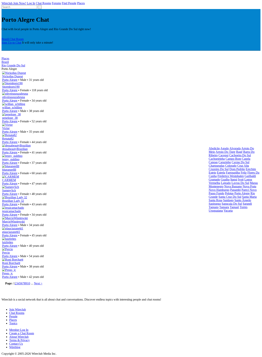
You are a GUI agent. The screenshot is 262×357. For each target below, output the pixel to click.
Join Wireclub (17, 309)
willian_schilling (12, 107)
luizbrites (7, 242)
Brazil (5, 62)
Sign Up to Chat (11, 42)
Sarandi (247, 203)
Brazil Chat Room (13, 39)
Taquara (213, 207)
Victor (6, 128)
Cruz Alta (243, 165)
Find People (69, 3)
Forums (56, 3)
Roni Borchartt (11, 263)
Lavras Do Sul (240, 183)
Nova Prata (249, 186)
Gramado (214, 179)
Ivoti (241, 179)
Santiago (228, 200)
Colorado (230, 165)
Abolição (214, 148)
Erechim (251, 169)
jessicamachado (11, 211)
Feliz (244, 172)
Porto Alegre (9, 79)
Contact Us (16, 343)
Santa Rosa (215, 200)
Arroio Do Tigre (225, 151)
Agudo (224, 148)
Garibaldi (250, 176)
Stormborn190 (11, 86)
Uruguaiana (216, 210)
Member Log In (18, 329)
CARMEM (9, 180)
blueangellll (9, 169)
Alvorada (235, 148)
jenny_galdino (10, 159)
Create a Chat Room (21, 333)
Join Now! (19, 3)
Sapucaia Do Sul (232, 203)
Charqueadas (216, 165)
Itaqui (233, 179)
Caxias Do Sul (240, 162)
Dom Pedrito (237, 169)
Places (81, 3)
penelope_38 (10, 117)
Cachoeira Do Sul (240, 155)
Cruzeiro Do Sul (219, 169)
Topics (13, 323)
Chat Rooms (43, 3)
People (13, 316)
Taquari (234, 207)
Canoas (213, 162)
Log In (31, 3)
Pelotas (229, 193)
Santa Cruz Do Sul (229, 196)
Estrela (221, 172)
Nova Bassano (233, 186)
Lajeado (226, 183)
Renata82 (8, 138)
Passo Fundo (216, 193)
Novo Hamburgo (219, 189)
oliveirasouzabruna (13, 97)
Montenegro (216, 186)
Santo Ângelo (242, 200)
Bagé (239, 151)
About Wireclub (19, 336)
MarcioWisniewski (13, 221)
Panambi (235, 189)
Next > (38, 283)
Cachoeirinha (217, 158)
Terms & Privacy (19, 340)
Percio (6, 252)
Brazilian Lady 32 (13, 200)
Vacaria (228, 210)
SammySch (9, 190)
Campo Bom (233, 158)
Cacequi (223, 155)
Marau (254, 183)
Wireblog (14, 347)
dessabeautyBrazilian (15, 149)
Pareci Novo (249, 189)
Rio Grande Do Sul (13, 65)
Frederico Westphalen (231, 176)
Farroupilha (233, 172)
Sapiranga (215, 203)
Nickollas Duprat (12, 76)
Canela (246, 158)
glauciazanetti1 (11, 232)
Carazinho (224, 162)
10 (28, 283)
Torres (243, 207)
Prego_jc (7, 273)
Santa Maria (249, 196)
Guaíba (225, 179)
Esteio (212, 172)
